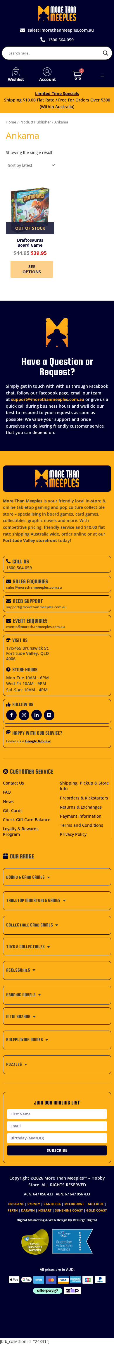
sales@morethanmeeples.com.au (34, 587)
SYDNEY (33, 1204)
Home (11, 122)
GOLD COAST (96, 1210)
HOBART (44, 1210)
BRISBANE (16, 1204)
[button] (102, 75)
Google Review (38, 740)
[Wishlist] (15, 71)
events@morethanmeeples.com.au (35, 626)
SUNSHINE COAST (69, 1210)
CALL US (20, 561)
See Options (32, 269)
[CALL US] (8, 561)
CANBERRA (52, 1204)
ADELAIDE (95, 1204)
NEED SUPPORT (28, 601)
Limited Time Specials (57, 93)
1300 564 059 (19, 567)
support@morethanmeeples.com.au (47, 399)
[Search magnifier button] (105, 53)
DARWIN (28, 1210)
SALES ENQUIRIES (30, 581)
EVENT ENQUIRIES (30, 621)
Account (47, 79)
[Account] (47, 71)
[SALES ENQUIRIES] (8, 581)
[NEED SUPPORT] (8, 601)
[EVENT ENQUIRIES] (8, 620)
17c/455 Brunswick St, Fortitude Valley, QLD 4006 (27, 653)
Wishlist (16, 79)
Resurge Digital (85, 1220)
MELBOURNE (74, 1204)
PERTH (13, 1210)
